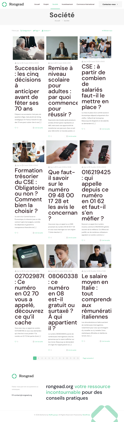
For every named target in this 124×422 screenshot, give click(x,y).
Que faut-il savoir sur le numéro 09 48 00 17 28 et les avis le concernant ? (64, 195)
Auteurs (46, 31)
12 (74, 358)
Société (66, 21)
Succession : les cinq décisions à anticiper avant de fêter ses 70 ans (30, 88)
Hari (18, 63)
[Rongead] (13, 4)
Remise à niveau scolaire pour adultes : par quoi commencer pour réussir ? (64, 91)
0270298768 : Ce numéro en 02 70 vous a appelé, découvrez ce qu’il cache (32, 299)
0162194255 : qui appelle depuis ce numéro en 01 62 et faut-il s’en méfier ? (98, 195)
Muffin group (53, 415)
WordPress (86, 415)
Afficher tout (107, 31)
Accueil (57, 21)
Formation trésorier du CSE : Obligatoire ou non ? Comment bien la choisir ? (30, 191)
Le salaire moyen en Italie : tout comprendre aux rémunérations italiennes (102, 296)
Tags (36, 31)
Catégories (26, 31)
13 (77, 358)
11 (70, 358)
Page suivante (88, 358)
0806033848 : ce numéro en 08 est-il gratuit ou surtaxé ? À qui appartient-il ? (66, 302)
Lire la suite (39, 128)
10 (67, 358)
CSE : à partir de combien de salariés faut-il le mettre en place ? (95, 87)
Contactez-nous (109, 4)
